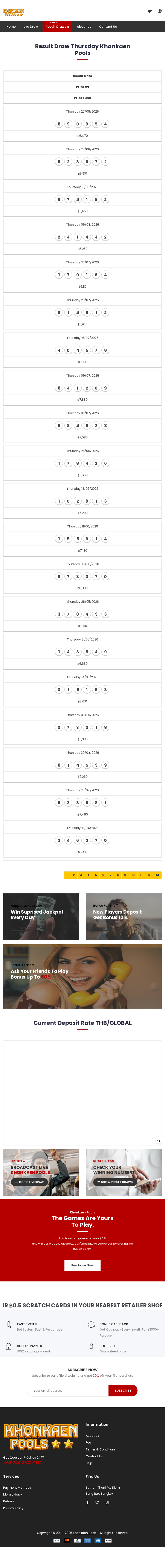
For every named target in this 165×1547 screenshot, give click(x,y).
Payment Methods (17, 1487)
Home (11, 26)
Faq (88, 1442)
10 (133, 875)
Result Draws (56, 25)
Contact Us (108, 26)
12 (149, 875)
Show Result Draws (116, 1182)
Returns (9, 1501)
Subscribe (123, 1390)
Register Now (102, 928)
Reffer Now (18, 987)
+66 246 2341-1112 (22, 1463)
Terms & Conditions (101, 1449)
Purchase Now (82, 1265)
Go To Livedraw (31, 1182)
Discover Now (21, 928)
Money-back (12, 1494)
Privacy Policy (13, 1508)
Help (89, 1463)
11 (141, 875)
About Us (84, 26)
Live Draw (30, 26)
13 (157, 875)
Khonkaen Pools (84, 1533)
